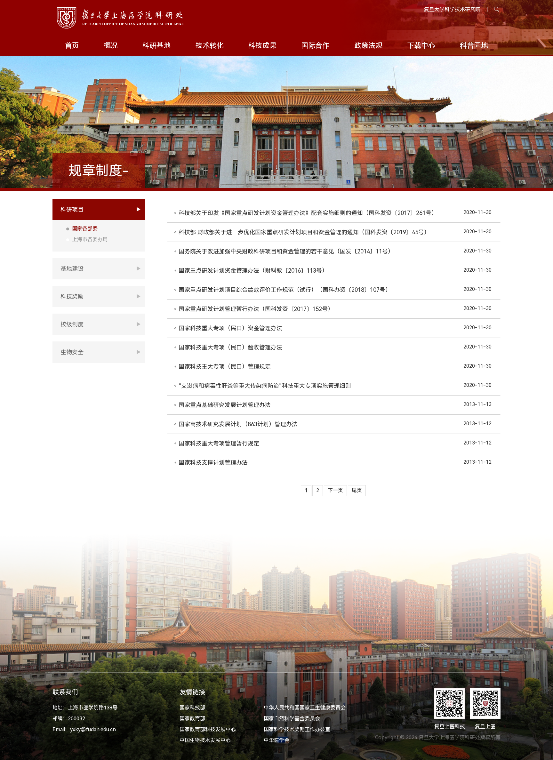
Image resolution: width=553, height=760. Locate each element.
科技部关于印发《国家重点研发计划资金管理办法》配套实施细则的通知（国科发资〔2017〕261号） (308, 213)
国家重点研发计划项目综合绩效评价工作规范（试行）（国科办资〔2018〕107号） (285, 289)
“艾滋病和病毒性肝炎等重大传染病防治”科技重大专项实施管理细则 (265, 385)
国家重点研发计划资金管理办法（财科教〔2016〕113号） (253, 270)
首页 (72, 46)
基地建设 (72, 268)
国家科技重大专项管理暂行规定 (219, 443)
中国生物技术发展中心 (205, 740)
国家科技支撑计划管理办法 (213, 462)
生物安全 (72, 352)
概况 (111, 46)
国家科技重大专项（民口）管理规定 (225, 366)
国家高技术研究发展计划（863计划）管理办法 (238, 424)
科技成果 (262, 46)
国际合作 (315, 46)
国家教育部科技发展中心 (208, 729)
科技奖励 (72, 296)
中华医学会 (276, 740)
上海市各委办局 (90, 239)
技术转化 (210, 46)
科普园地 (474, 46)
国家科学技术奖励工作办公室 (297, 729)
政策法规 (368, 46)
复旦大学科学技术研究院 (452, 9)
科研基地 (156, 46)
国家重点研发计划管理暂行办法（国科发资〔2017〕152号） (256, 309)
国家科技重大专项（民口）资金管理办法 (230, 328)
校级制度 (72, 324)
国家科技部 (192, 708)
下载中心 (421, 46)
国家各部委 (85, 229)
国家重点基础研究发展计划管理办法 (225, 405)
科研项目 (72, 209)
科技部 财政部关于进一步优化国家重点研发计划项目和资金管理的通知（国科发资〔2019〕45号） (304, 232)
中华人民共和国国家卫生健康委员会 (305, 708)
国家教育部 (192, 719)
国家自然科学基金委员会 (292, 719)
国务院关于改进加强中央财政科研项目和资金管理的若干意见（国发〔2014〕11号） (286, 251)
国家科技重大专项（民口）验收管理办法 (230, 347)
